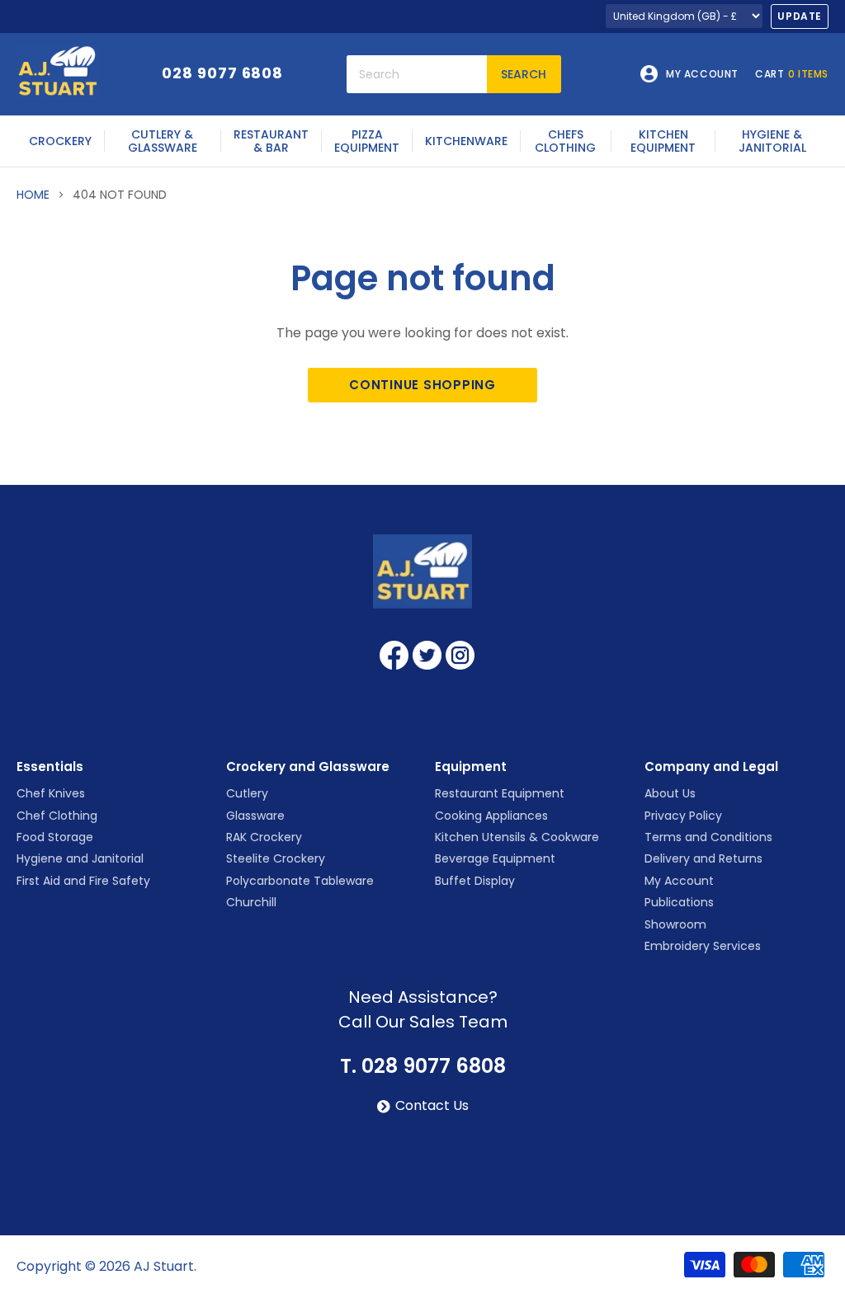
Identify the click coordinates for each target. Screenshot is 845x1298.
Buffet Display (475, 880)
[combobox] (417, 74)
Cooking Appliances (491, 815)
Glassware (255, 815)
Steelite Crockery (275, 858)
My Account (679, 880)
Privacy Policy (683, 815)
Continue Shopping (422, 384)
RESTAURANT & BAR (271, 141)
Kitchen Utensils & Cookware (517, 837)
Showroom (675, 924)
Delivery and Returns (703, 858)
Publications (679, 902)
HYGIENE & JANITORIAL (772, 141)
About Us (670, 793)
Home (33, 194)
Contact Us (432, 1105)
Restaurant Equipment (499, 793)
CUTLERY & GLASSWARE (162, 141)
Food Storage (55, 837)
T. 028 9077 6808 (423, 1066)
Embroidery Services (702, 946)
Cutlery (247, 793)
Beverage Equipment (495, 858)
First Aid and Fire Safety (83, 880)
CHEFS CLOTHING (565, 141)
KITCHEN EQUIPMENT (663, 141)
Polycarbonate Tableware (300, 880)
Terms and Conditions (708, 837)
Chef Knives (51, 793)
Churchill (251, 902)
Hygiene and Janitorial (80, 858)
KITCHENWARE (466, 141)
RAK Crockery (264, 837)
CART (791, 74)
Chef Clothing (57, 815)
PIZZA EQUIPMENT (366, 141)
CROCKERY (60, 141)
